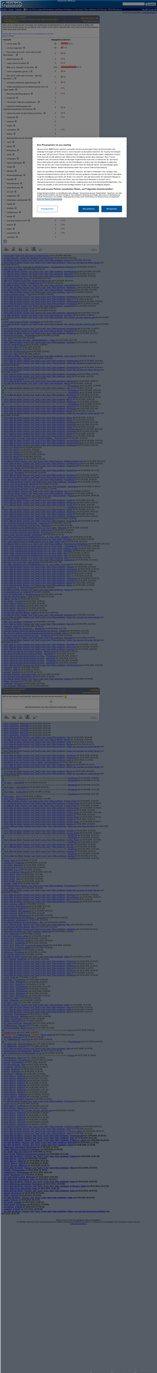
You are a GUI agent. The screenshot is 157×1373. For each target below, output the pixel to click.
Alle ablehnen (89, 209)
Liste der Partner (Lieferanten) (49, 199)
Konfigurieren (47, 209)
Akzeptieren (111, 209)
